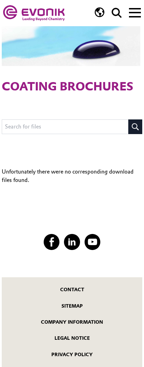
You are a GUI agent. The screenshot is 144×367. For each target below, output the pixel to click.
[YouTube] (92, 242)
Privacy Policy (72, 354)
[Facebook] (51, 242)
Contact (72, 289)
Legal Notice (72, 338)
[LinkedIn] (72, 242)
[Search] (117, 13)
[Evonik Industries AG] (34, 13)
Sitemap (72, 306)
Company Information (72, 322)
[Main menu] (135, 12)
